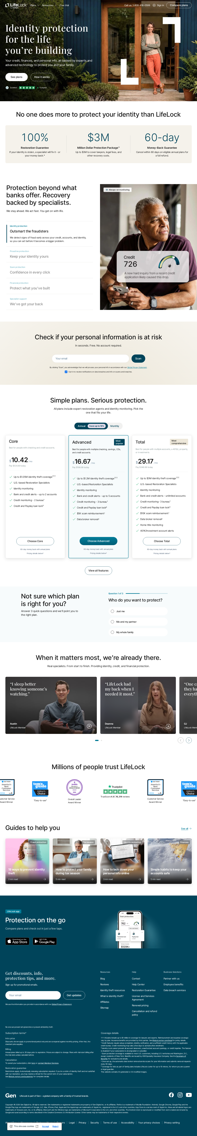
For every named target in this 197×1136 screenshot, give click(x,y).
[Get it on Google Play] (45, 941)
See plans (16, 77)
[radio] (138, 611)
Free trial (64, 5)
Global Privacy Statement (137, 367)
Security (94, 1122)
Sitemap (104, 1007)
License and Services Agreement (143, 998)
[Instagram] (180, 1095)
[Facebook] (171, 1095)
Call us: (137, 5)
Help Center (138, 984)
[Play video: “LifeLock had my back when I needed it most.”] (168, 726)
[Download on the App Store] (17, 941)
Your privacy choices (149, 1122)
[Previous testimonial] (181, 740)
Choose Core (35, 541)
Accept (45, 1126)
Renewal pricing (140, 1005)
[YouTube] (189, 1095)
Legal (72, 1122)
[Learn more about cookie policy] (37, 1126)
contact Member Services (48, 1063)
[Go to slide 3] (101, 740)
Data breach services (175, 990)
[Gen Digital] (10, 1095)
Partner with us (172, 978)
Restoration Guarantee (144, 990)
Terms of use (110, 1122)
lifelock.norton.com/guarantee (21, 1076)
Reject (55, 1126)
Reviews (104, 984)
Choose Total (162, 541)
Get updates (74, 995)
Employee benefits (173, 984)
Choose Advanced (99, 541)
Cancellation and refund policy (144, 1013)
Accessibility (127, 1122)
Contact (136, 978)
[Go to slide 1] (97, 740)
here (33, 1063)
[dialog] (34, 1126)
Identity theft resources (112, 990)
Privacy (82, 1122)
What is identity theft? (111, 996)
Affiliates (104, 1001)
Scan (138, 358)
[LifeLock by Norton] (16, 5)
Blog (102, 978)
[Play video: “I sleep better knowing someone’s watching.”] (89, 726)
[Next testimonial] (189, 740)
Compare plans (179, 5)
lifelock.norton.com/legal (162, 1040)
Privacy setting (172, 1122)
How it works (42, 77)
